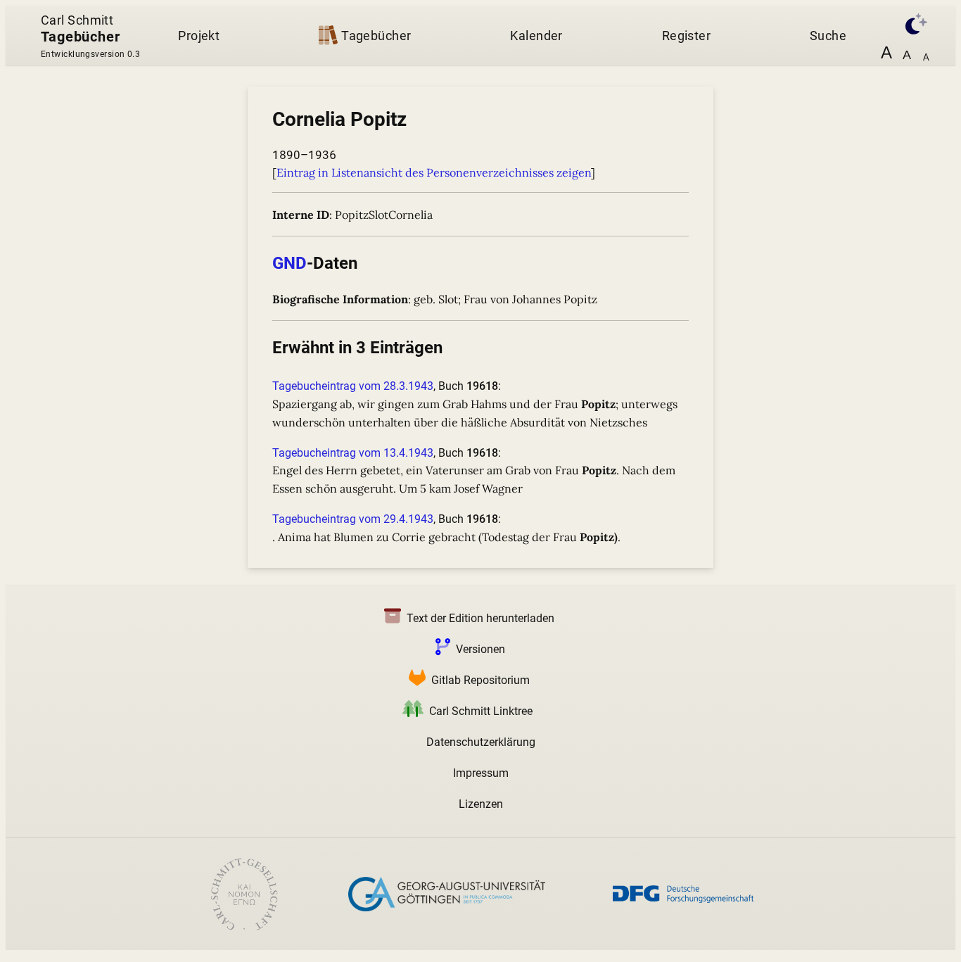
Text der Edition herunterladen (480, 618)
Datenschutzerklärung (480, 742)
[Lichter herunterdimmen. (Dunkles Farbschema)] (909, 22)
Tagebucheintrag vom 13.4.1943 (352, 453)
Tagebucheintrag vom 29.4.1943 (352, 519)
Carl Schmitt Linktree (481, 711)
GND (289, 263)
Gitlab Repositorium (480, 680)
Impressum (481, 773)
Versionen (480, 649)
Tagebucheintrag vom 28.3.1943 (352, 386)
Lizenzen (481, 804)
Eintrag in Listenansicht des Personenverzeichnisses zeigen (433, 172)
